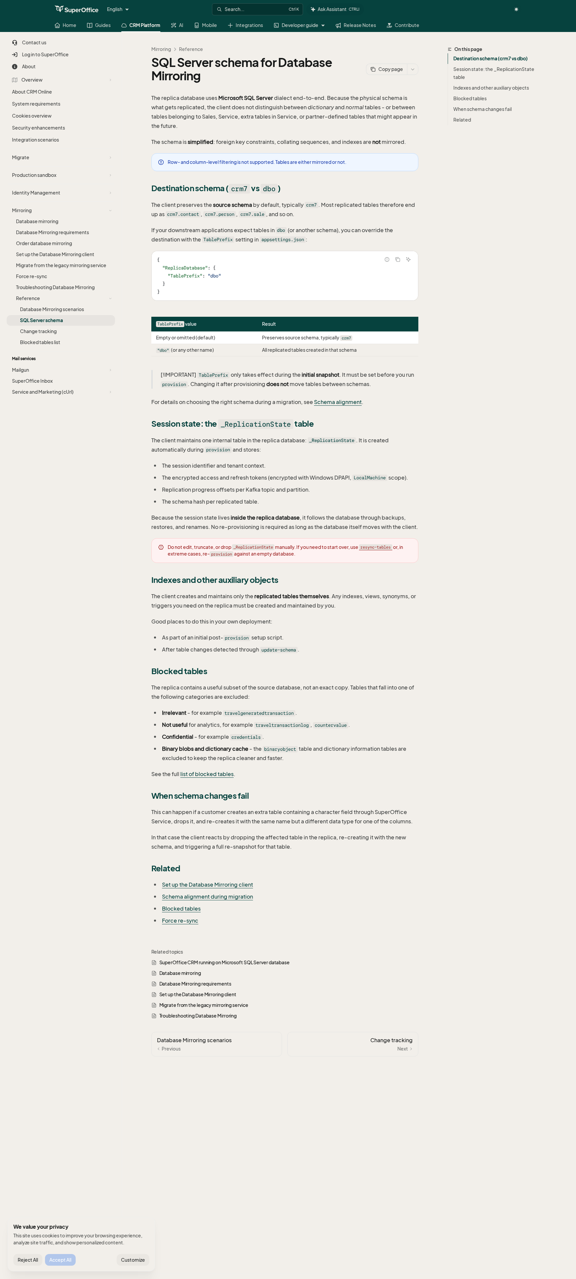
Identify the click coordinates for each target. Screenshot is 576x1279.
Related (462, 120)
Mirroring (161, 49)
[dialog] (81, 1244)
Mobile (209, 25)
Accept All (60, 1260)
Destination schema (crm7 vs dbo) (490, 58)
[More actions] (412, 69)
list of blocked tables (207, 774)
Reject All (28, 1260)
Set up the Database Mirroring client (207, 884)
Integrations (249, 25)
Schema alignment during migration (207, 896)
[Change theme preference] (516, 9)
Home (69, 25)
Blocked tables (470, 98)
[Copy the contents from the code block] (397, 259)
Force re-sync (180, 920)
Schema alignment (338, 402)
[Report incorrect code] (387, 259)
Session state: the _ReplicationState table (493, 73)
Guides (103, 25)
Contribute (407, 25)
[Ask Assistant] (408, 259)
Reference (191, 49)
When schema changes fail (482, 109)
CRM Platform (144, 25)
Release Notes (360, 25)
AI (181, 25)
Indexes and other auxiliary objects (491, 88)
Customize (133, 1260)
